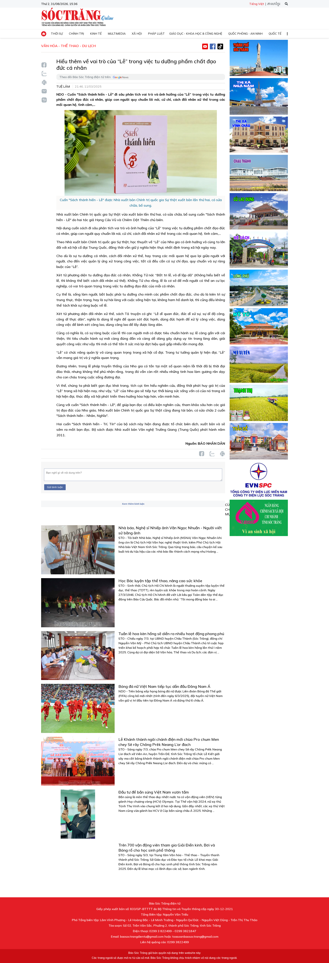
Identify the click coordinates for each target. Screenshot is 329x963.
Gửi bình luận (55, 487)
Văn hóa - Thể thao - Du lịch (68, 46)
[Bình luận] (44, 91)
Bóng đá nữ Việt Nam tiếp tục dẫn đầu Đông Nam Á (164, 686)
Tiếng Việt (256, 4)
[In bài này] (44, 82)
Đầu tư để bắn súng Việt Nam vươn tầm (153, 792)
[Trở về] (44, 99)
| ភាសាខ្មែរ (272, 4)
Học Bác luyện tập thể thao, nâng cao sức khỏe (160, 580)
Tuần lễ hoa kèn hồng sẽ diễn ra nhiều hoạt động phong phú (171, 633)
